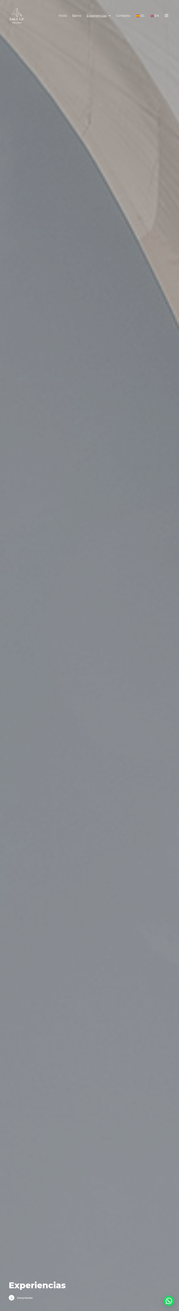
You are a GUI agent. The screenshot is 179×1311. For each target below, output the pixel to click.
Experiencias (97, 15)
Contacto (123, 15)
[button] (169, 1301)
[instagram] (166, 16)
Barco (76, 15)
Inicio (63, 15)
